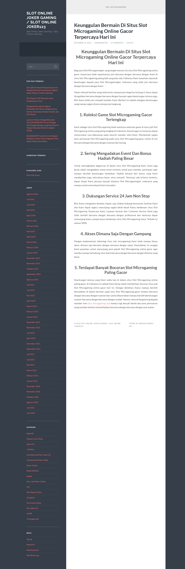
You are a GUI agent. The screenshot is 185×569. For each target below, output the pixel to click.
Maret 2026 (32, 221)
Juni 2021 (31, 359)
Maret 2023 (32, 306)
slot (28, 487)
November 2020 (33, 391)
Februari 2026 (32, 226)
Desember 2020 (33, 386)
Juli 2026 (30, 199)
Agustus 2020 (32, 402)
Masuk (29, 539)
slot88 (29, 513)
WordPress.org (33, 555)
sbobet (29, 476)
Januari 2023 (32, 317)
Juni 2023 (31, 290)
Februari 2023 (32, 311)
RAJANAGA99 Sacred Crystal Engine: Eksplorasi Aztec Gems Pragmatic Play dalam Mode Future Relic (43, 138)
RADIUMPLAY (33, 471)
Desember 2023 (33, 258)
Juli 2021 (30, 354)
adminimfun (101, 43)
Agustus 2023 (32, 279)
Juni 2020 (31, 413)
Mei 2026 (31, 210)
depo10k (30, 433)
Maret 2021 (32, 370)
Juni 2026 (31, 205)
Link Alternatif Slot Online (37, 460)
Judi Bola (30, 449)
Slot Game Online (34, 503)
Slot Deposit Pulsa (34, 492)
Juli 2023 (30, 285)
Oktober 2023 (33, 269)
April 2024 (31, 237)
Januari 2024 (32, 253)
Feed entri (31, 544)
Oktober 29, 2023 (82, 43)
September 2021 (34, 349)
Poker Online (32, 465)
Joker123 (31, 444)
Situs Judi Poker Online (36, 481)
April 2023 (31, 301)
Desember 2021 (33, 343)
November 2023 (33, 263)
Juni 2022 (31, 333)
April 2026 (31, 215)
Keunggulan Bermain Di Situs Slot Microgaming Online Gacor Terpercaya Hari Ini (110, 31)
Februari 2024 (32, 247)
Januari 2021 (32, 381)
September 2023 (34, 274)
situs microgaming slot (98, 303)
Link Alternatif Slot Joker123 (39, 455)
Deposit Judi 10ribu (35, 439)
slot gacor (31, 497)
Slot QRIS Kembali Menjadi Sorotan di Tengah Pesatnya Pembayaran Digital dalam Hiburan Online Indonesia (42, 90)
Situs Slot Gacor (33, 175)
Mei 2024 (31, 231)
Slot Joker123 (32, 508)
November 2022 (33, 327)
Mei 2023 (31, 295)
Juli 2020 (30, 408)
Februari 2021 (32, 375)
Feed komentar (33, 550)
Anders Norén (146, 323)
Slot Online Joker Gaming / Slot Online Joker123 (42, 20)
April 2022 (31, 338)
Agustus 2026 (32, 194)
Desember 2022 (33, 322)
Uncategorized (33, 519)
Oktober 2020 (33, 397)
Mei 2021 (31, 365)
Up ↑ (131, 326)
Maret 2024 (32, 242)
